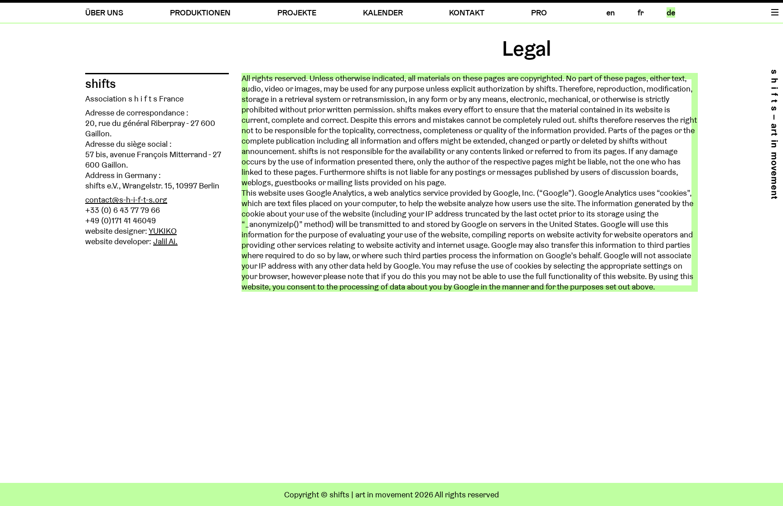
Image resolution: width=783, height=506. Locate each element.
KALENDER (383, 12)
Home (774, 134)
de (671, 12)
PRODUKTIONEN (200, 12)
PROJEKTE (296, 12)
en (610, 12)
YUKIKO (163, 231)
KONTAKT (466, 12)
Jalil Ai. (165, 241)
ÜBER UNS (104, 12)
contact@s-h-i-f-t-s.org (126, 199)
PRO (539, 12)
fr (641, 12)
